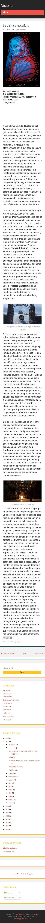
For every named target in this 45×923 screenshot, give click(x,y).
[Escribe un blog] (6, 638)
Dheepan (12, 757)
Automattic (19, 916)
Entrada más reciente (8, 653)
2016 (7, 738)
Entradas (9, 893)
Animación (6, 690)
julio (10, 783)
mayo (11, 790)
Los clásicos (7, 719)
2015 (7, 741)
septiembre (13, 777)
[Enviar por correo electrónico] (4, 638)
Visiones (7, 5)
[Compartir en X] (8, 638)
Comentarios (10, 898)
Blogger (29, 874)
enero (11, 803)
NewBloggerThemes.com (22, 919)
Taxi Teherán (13, 770)
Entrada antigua (39, 653)
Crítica (13, 642)
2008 (7, 826)
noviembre (12, 748)
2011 (7, 816)
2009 (7, 822)
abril (10, 793)
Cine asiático (7, 697)
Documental (7, 710)
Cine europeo (7, 706)
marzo (11, 796)
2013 (7, 809)
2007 (7, 829)
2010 (7, 819)
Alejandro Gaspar (21, 29)
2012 (7, 813)
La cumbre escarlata (16, 25)
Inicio (24, 653)
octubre (11, 773)
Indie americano (8, 716)
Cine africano (7, 693)
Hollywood (19, 642)
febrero (11, 799)
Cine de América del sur (11, 700)
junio (10, 786)
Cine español (7, 703)
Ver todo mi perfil (9, 852)
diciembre (12, 745)
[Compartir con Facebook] (11, 638)
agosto (11, 780)
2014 (7, 806)
